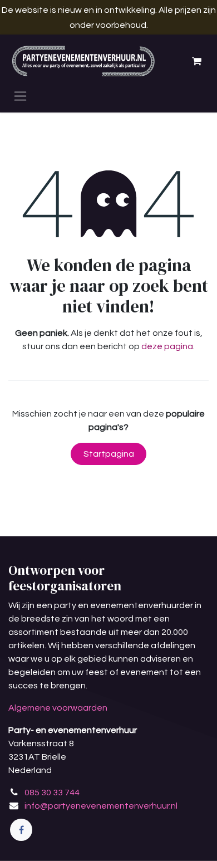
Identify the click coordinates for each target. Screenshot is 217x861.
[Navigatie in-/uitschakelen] (20, 96)
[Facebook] (21, 830)
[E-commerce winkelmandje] (196, 61)
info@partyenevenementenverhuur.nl (100, 805)
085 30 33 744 (52, 792)
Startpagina (108, 453)
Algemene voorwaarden (57, 707)
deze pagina (167, 346)
